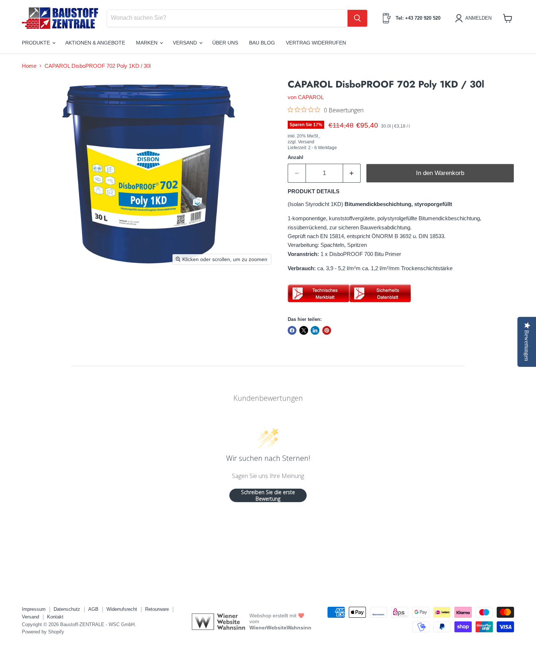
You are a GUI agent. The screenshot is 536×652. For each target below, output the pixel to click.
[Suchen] (357, 18)
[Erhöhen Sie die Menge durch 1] (352, 173)
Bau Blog (262, 43)
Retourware (157, 609)
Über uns (225, 43)
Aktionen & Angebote (95, 43)
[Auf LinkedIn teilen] (315, 330)
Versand (185, 43)
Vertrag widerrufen (316, 43)
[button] (474, 18)
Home (29, 66)
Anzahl (295, 157)
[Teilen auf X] (303, 330)
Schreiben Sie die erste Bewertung (268, 495)
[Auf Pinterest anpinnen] (326, 330)
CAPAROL (311, 97)
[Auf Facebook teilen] (292, 330)
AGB (93, 609)
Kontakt (55, 617)
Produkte (36, 43)
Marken (147, 43)
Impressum (34, 609)
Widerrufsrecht (121, 609)
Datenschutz (67, 609)
